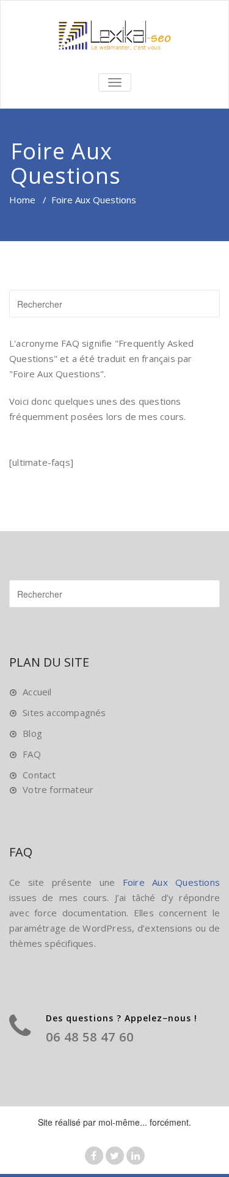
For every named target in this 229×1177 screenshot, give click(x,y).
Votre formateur (58, 789)
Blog (32, 733)
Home (22, 200)
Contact (39, 775)
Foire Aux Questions (171, 882)
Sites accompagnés (64, 712)
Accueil (37, 692)
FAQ (32, 754)
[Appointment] (114, 35)
